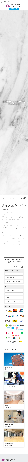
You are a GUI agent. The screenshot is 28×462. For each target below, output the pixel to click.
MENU (25, 1)
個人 (8, 274)
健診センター (8, 405)
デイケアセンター (9, 443)
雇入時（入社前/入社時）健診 (13, 281)
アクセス (18, 1)
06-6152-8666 (9, 445)
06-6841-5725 (9, 388)
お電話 (4, 1)
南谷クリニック (8, 367)
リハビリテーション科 (10, 386)
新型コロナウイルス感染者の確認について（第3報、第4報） (14, 261)
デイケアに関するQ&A (12, 294)
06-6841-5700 (9, 369)
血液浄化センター (9, 424)
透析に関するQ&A (11, 297)
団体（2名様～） (10, 277)
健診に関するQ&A (11, 290)
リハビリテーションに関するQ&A (14, 301)
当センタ (11, 1)
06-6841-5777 (9, 407)
